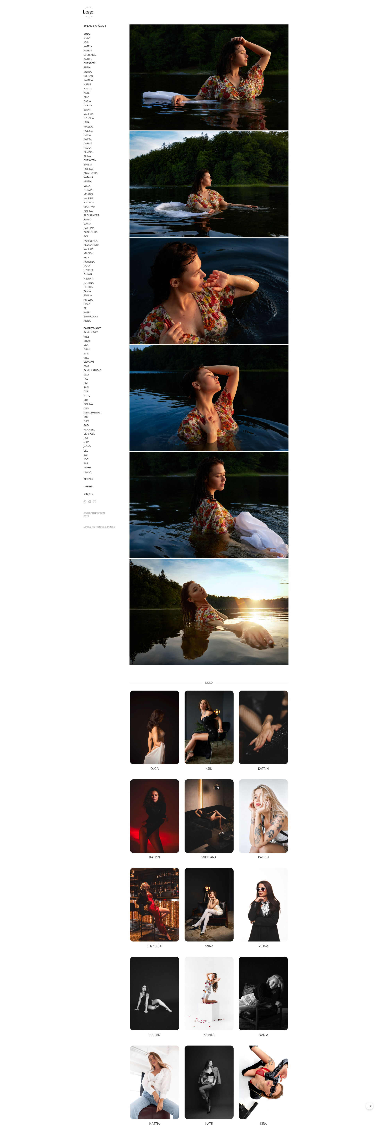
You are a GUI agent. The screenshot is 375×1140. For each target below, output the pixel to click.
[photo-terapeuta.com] (88, 12)
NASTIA (88, 88)
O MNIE (88, 494)
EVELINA (89, 283)
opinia (88, 486)
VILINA (88, 71)
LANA (87, 266)
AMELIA (88, 299)
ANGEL (88, 467)
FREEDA (88, 287)
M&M (87, 340)
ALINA (87, 156)
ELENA (87, 109)
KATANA (88, 177)
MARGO (88, 194)
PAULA (87, 147)
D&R (86, 391)
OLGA (87, 38)
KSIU (86, 42)
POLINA (88, 130)
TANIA (87, 291)
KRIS (86, 257)
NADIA (87, 84)
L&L (86, 450)
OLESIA (88, 105)
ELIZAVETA (90, 160)
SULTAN (88, 76)
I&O (86, 400)
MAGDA (88, 126)
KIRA (86, 97)
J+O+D (87, 446)
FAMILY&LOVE (92, 328)
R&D (86, 425)
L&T (86, 438)
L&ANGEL (89, 433)
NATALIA (89, 118)
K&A (86, 353)
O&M (87, 349)
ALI (85, 308)
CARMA (88, 143)
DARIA (87, 101)
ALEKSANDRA (91, 215)
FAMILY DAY (91, 332)
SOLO (87, 33)
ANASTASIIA (90, 173)
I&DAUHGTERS (92, 412)
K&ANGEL (89, 429)
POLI (86, 236)
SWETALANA (91, 316)
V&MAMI (89, 362)
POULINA (89, 261)
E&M (86, 366)
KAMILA (88, 80)
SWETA (88, 139)
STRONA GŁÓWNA (95, 26)
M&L (86, 357)
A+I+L (87, 395)
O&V (86, 408)
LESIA (87, 185)
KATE (86, 92)
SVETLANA (90, 55)
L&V (86, 379)
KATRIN (88, 46)
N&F (86, 442)
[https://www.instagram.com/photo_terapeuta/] (94, 501)
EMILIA (88, 164)
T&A (86, 459)
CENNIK (88, 479)
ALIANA (88, 152)
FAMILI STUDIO (92, 370)
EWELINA (89, 228)
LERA (86, 122)
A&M (86, 387)
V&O (86, 374)
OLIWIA (88, 190)
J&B (86, 454)
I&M (86, 417)
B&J (86, 383)
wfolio (111, 526)
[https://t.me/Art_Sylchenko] (89, 501)
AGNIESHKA (90, 232)
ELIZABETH (90, 63)
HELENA (88, 270)
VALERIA (88, 114)
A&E (86, 463)
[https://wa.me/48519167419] (85, 501)
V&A (86, 345)
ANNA (87, 67)
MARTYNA (89, 206)
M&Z (86, 336)
